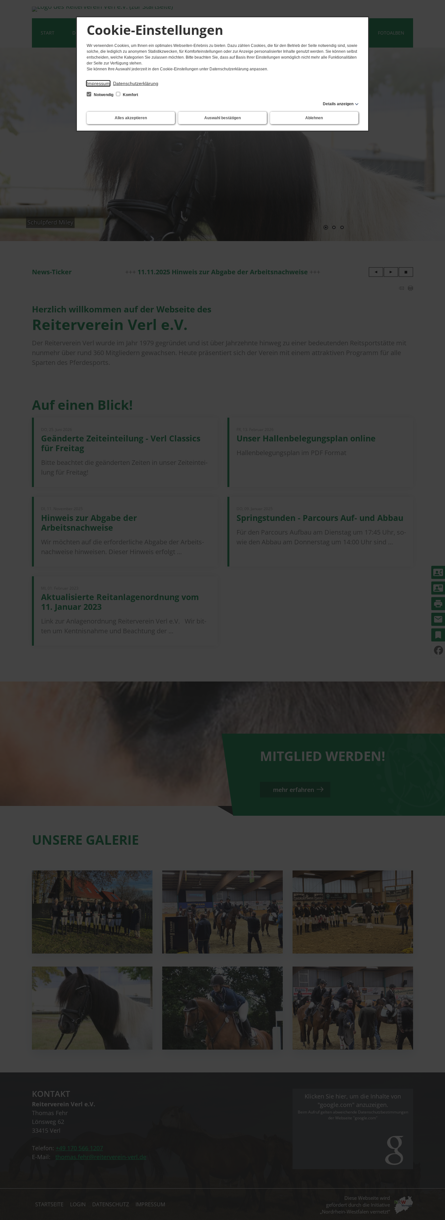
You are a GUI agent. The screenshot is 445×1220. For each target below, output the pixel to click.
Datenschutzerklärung (135, 83)
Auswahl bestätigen (222, 118)
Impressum (98, 83)
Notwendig (103, 95)
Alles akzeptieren (131, 118)
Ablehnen (314, 118)
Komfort (130, 95)
